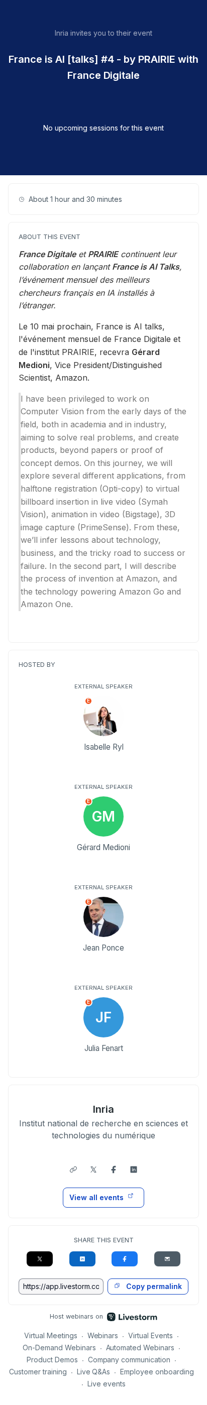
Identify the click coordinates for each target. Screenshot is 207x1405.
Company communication (129, 1359)
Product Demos (52, 1359)
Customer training (38, 1371)
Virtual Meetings (50, 1335)
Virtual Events (150, 1335)
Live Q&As (94, 1371)
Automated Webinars (140, 1347)
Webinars (103, 1335)
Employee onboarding (157, 1371)
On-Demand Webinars (59, 1347)
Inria (103, 1109)
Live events (106, 1383)
